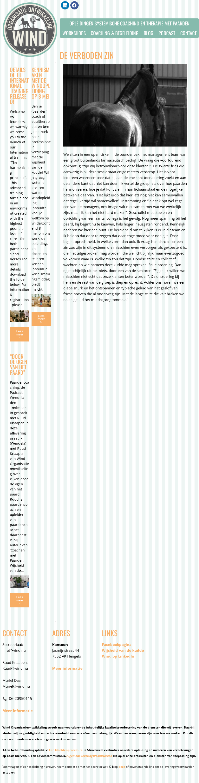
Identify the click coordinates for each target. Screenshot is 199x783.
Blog (148, 33)
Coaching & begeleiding (115, 33)
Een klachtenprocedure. (66, 750)
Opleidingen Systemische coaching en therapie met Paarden (129, 23)
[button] (65, 5)
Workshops (74, 33)
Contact (188, 33)
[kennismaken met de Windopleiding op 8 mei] (41, 300)
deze (121, 767)
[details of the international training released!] (19, 316)
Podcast (166, 33)
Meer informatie (17, 710)
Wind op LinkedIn (118, 656)
